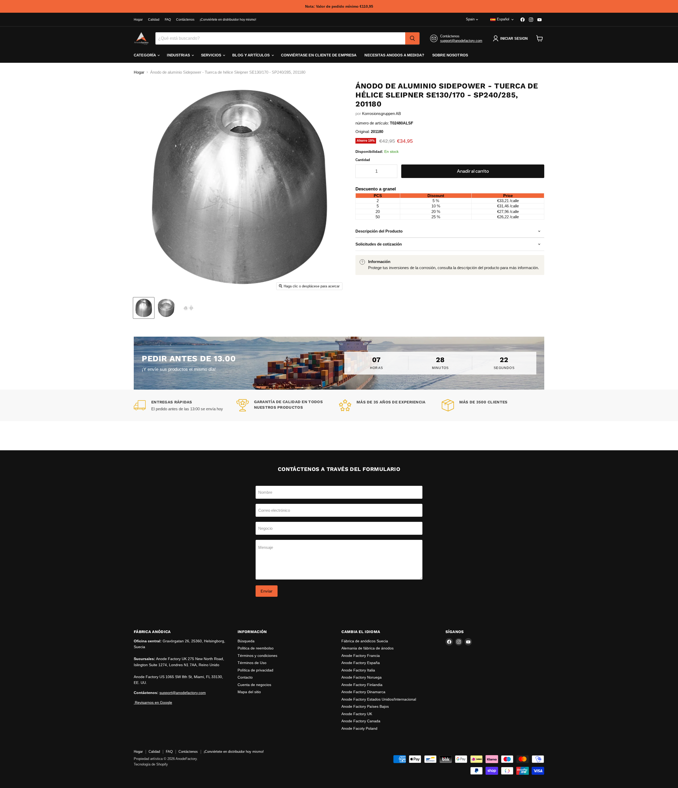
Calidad (153, 19)
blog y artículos (251, 55)
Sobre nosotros (450, 55)
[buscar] (412, 38)
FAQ (168, 19)
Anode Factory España (360, 663)
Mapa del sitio (249, 692)
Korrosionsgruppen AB (381, 113)
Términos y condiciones (257, 655)
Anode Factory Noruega (361, 677)
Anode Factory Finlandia (361, 685)
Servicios (211, 55)
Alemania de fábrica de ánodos (367, 648)
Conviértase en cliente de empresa (319, 55)
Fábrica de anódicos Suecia (364, 641)
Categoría (145, 55)
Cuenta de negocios (254, 685)
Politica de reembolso (256, 648)
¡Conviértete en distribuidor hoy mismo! (228, 19)
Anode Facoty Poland (359, 728)
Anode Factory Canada (360, 721)
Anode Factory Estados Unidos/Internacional (378, 699)
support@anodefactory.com (461, 41)
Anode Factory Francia (360, 655)
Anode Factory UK (356, 714)
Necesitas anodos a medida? (394, 55)
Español (503, 19)
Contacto (245, 677)
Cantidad (362, 160)
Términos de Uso (252, 663)
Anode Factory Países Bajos (365, 706)
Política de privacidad (255, 670)
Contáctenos (185, 19)
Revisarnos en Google (153, 702)
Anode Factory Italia (358, 670)
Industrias (179, 55)
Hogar (138, 19)
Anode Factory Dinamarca (363, 692)
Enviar (267, 591)
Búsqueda (246, 641)
